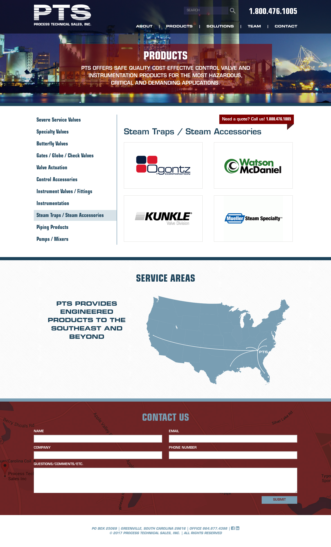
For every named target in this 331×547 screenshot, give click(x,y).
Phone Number (183, 448)
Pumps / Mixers (52, 239)
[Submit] (232, 10)
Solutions (220, 26)
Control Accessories (56, 180)
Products (179, 26)
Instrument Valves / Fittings (64, 191)
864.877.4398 (214, 529)
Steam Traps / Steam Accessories (70, 215)
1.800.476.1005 (273, 12)
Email (174, 431)
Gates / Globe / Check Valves (65, 156)
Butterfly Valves (52, 144)
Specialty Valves (52, 132)
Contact (286, 26)
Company (42, 448)
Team (254, 26)
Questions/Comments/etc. (59, 464)
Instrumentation (52, 203)
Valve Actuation (51, 168)
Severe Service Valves (58, 120)
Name (39, 431)
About (144, 26)
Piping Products (52, 227)
